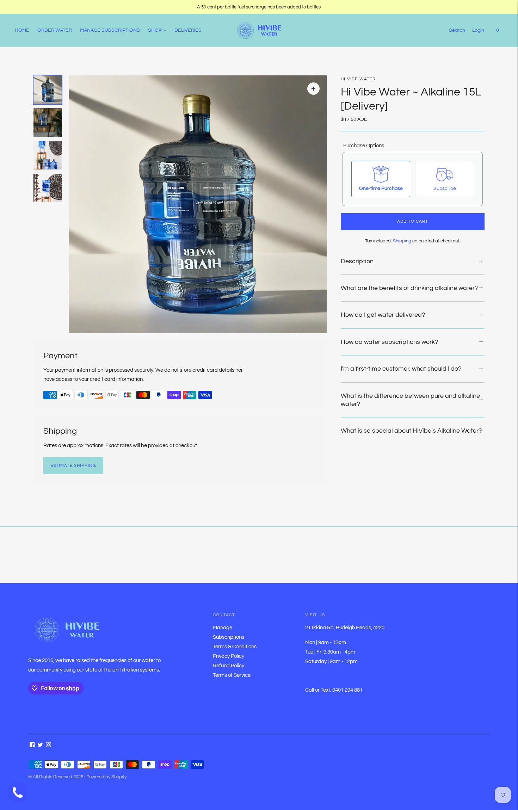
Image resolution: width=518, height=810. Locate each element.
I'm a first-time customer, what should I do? (401, 368)
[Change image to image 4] (47, 188)
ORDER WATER (54, 30)
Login (478, 30)
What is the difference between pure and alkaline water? (410, 399)
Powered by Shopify (106, 776)
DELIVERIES (188, 30)
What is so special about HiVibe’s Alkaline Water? (411, 430)
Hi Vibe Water (358, 79)
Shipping (402, 241)
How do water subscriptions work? (389, 342)
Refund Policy (228, 665)
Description (357, 261)
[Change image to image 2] (47, 122)
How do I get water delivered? (383, 314)
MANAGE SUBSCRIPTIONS (110, 30)
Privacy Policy (228, 656)
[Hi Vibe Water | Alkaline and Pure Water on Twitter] (40, 745)
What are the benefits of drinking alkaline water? (409, 288)
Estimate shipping (73, 465)
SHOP (155, 30)
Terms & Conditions (235, 646)
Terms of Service (232, 675)
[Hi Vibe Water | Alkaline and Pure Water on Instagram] (48, 745)
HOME (22, 30)
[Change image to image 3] (47, 155)
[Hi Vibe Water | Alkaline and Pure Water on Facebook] (32, 745)
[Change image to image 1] (47, 89)
